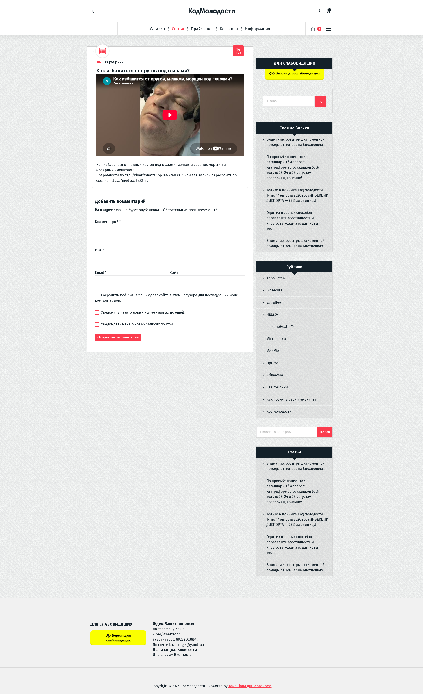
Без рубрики (113, 62)
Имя (99, 250)
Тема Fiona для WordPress (250, 686)
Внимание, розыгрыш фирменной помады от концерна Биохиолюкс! (295, 142)
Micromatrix (276, 339)
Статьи (178, 28)
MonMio (272, 351)
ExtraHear (274, 302)
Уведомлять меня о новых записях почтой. (137, 324)
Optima (272, 363)
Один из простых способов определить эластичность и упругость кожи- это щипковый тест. (293, 221)
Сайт (174, 273)
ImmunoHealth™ (280, 327)
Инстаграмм (163, 655)
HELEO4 (272, 314)
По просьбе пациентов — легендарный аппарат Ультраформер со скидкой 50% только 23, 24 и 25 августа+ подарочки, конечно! (292, 167)
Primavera (274, 375)
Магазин (157, 28)
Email (100, 273)
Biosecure (274, 290)
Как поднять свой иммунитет (291, 399)
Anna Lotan (275, 278)
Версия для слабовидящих (297, 73)
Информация (257, 28)
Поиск (325, 432)
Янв (238, 51)
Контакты (229, 28)
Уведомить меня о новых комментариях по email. (143, 312)
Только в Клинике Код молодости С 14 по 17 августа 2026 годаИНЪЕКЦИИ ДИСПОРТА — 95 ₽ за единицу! (297, 195)
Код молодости (278, 411)
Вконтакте (183, 655)
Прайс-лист (202, 28)
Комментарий (108, 222)
